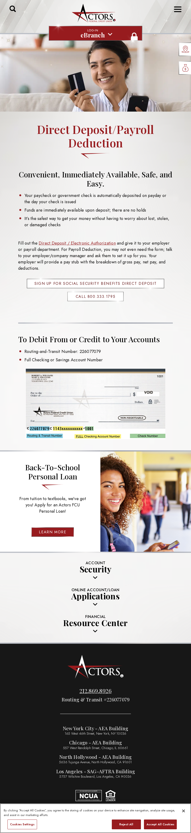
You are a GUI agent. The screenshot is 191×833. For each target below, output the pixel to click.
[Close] (183, 811)
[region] (95, 818)
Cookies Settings (22, 824)
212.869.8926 (95, 690)
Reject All (126, 824)
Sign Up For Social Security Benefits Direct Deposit (95, 283)
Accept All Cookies (160, 824)
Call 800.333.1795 (96, 296)
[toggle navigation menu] (175, 9)
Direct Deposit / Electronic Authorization (77, 243)
